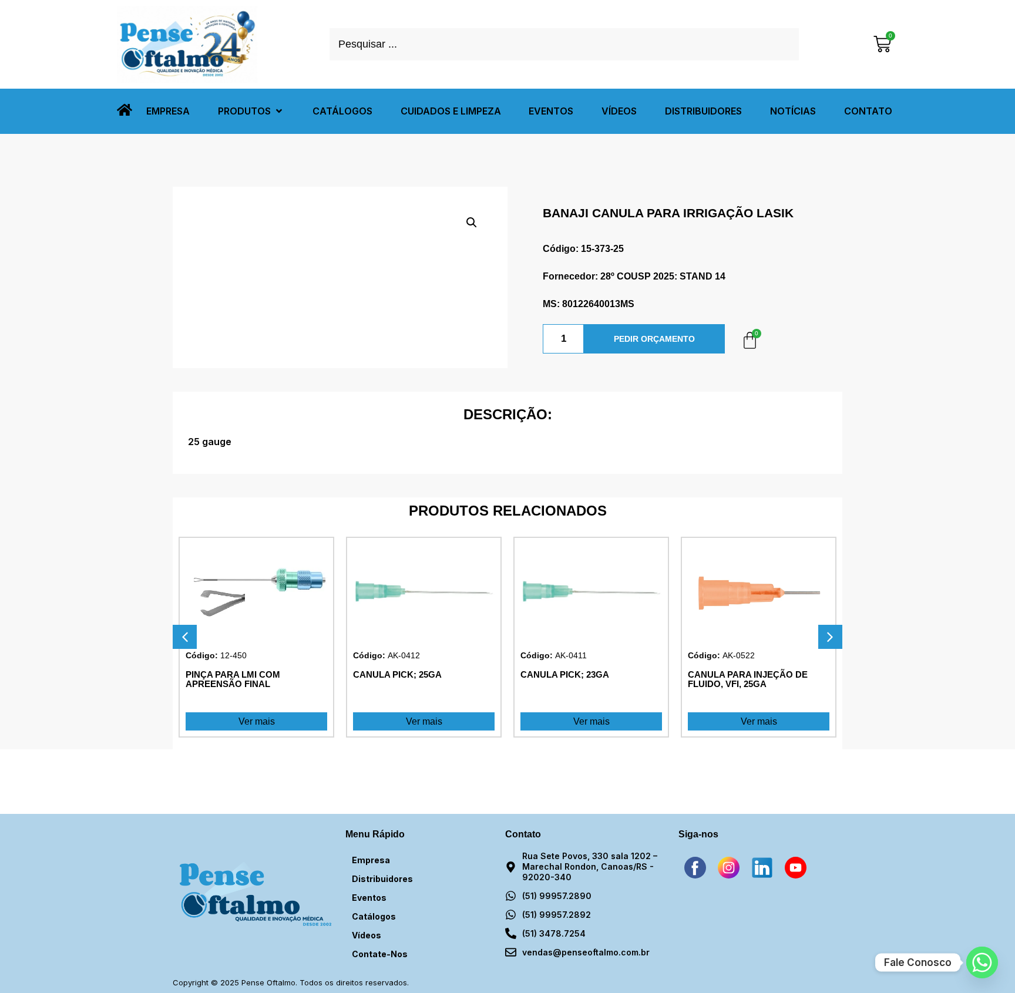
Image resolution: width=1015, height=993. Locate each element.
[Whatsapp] (982, 962)
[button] (251, 111)
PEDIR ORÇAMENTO (654, 339)
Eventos (369, 898)
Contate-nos (380, 954)
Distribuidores (382, 879)
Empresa (371, 860)
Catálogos (374, 916)
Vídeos (366, 935)
